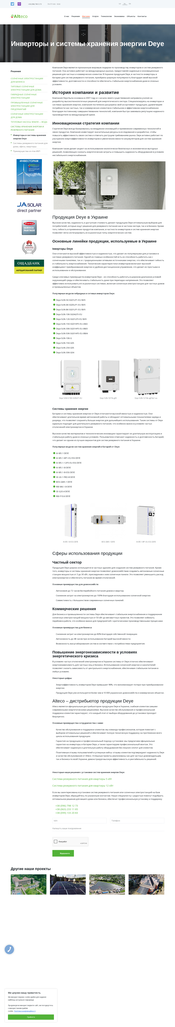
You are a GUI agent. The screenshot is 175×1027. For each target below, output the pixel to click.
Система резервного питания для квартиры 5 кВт (82, 779)
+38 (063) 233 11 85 (66, 809)
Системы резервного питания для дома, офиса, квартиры (30, 145)
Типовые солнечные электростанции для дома (26, 88)
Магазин (86, 16)
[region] (31, 1005)
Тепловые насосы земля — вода (29, 122)
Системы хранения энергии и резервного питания (27, 128)
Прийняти (31, 1017)
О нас (66, 16)
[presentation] (49, 378)
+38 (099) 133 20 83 (66, 812)
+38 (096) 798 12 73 (66, 805)
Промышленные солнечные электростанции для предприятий (27, 106)
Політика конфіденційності (25, 1011)
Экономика (119, 16)
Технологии (106, 16)
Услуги (95, 16)
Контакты (142, 16)
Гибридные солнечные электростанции (24, 96)
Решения (76, 16)
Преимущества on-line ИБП (26, 151)
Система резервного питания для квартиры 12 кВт (82, 785)
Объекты (131, 16)
